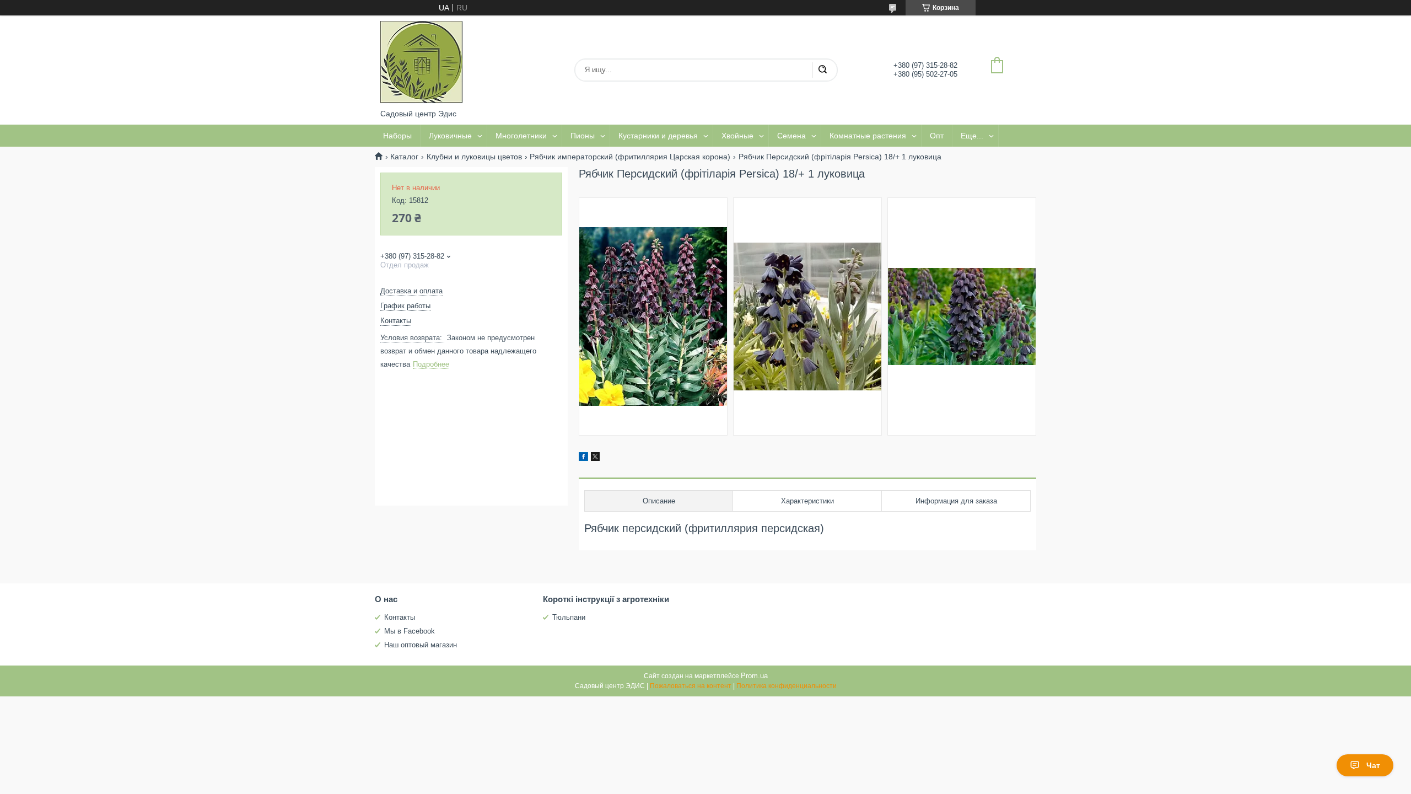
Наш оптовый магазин (420, 645)
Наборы (397, 135)
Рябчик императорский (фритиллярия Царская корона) (630, 156)
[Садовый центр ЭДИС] (421, 62)
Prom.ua (754, 676)
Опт (937, 135)
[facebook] (583, 458)
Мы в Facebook (409, 631)
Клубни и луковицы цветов (474, 156)
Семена (791, 135)
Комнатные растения (868, 135)
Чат (1373, 765)
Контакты (399, 617)
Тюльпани (568, 617)
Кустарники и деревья (658, 135)
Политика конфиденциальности (786, 686)
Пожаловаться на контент (690, 686)
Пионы (582, 135)
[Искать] (822, 70)
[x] (595, 458)
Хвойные (737, 135)
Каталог (404, 156)
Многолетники (521, 135)
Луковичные (450, 135)
